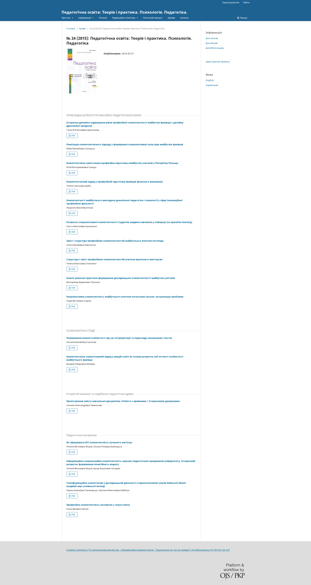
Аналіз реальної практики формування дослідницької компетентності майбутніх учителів (120, 278)
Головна (70, 28)
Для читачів (212, 38)
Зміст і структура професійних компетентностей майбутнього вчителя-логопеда (114, 240)
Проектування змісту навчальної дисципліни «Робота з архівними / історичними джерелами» (123, 401)
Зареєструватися (230, 2)
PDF (73, 135)
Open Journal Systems (218, 61)
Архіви (171, 17)
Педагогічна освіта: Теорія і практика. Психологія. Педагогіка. (124, 12)
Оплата (103, 17)
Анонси (184, 17)
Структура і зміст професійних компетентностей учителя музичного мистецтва (114, 259)
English (210, 80)
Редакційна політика (124, 17)
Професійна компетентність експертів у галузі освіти (98, 504)
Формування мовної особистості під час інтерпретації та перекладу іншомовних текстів (119, 337)
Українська (212, 85)
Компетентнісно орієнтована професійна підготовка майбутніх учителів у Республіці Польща (122, 163)
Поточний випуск (152, 17)
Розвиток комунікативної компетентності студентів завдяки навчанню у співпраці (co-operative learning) (129, 222)
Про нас (66, 17)
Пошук (243, 17)
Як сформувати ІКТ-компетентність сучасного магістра (99, 442)
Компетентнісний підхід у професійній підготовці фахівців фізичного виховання (114, 181)
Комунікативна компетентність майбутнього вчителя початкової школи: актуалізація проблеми (124, 296)
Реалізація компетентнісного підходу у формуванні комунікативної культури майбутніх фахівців (124, 144)
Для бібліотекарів (215, 47)
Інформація (85, 17)
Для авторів (212, 43)
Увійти (246, 2)
